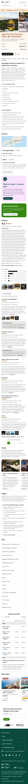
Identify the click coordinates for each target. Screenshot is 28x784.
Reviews (14, 58)
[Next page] (22, 443)
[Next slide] (26, 475)
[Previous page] (5, 443)
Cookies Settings (5, 778)
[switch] (18, 678)
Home (2, 10)
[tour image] (23, 27)
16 (19, 443)
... (5, 10)
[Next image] (18, 687)
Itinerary (9, 58)
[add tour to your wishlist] (15, 54)
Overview (4, 58)
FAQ (27, 58)
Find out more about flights (8, 534)
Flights (23, 58)
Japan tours (10, 10)
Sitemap (19, 776)
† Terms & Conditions (6, 776)
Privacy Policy (14, 776)
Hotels (19, 58)
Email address (8, 714)
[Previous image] (15, 687)
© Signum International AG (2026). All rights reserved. (13, 781)
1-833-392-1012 (17, 209)
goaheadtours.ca (21, 751)
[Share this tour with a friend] (18, 54)
